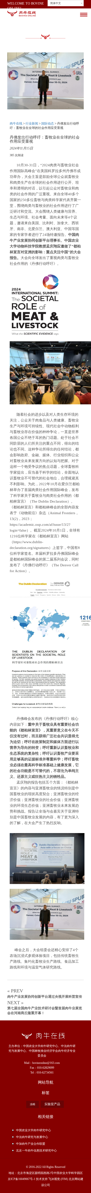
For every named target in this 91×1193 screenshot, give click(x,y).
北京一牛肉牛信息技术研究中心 (36, 1150)
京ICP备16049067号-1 (21, 1179)
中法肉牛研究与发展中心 (32, 1137)
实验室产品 (52, 1104)
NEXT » (44, 1007)
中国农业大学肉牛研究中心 (33, 1130)
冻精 (32, 1104)
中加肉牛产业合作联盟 (30, 1143)
